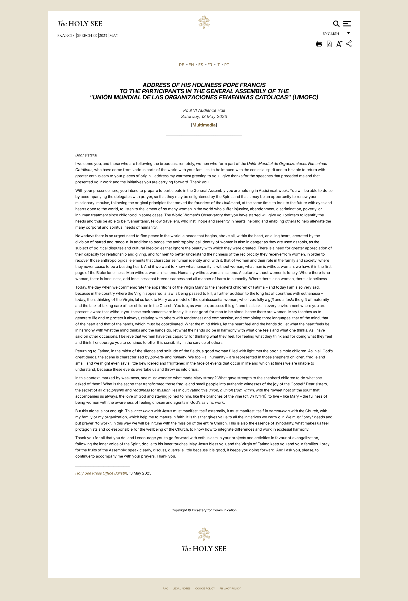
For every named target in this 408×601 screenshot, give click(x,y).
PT (226, 64)
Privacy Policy (230, 588)
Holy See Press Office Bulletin (101, 473)
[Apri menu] (346, 24)
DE (181, 64)
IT (218, 64)
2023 (103, 35)
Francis (66, 35)
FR (210, 64)
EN (191, 64)
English (333, 34)
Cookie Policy (205, 588)
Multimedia (204, 124)
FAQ (165, 588)
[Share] (349, 44)
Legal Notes (182, 588)
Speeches (87, 35)
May (113, 35)
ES (200, 64)
